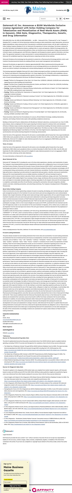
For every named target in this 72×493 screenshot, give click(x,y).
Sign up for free (15, 486)
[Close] (27, 462)
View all (68, 2)
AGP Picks (4, 2)
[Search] (57, 18)
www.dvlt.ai (29, 156)
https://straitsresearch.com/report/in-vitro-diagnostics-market (28, 424)
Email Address (8, 479)
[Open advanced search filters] (60, 18)
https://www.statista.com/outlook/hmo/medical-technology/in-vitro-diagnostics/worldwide (29, 420)
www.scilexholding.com (49, 229)
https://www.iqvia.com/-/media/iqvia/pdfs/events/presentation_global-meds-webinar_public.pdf (31, 358)
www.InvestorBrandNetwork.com (12, 319)
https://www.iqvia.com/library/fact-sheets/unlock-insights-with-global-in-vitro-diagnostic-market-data (32, 381)
